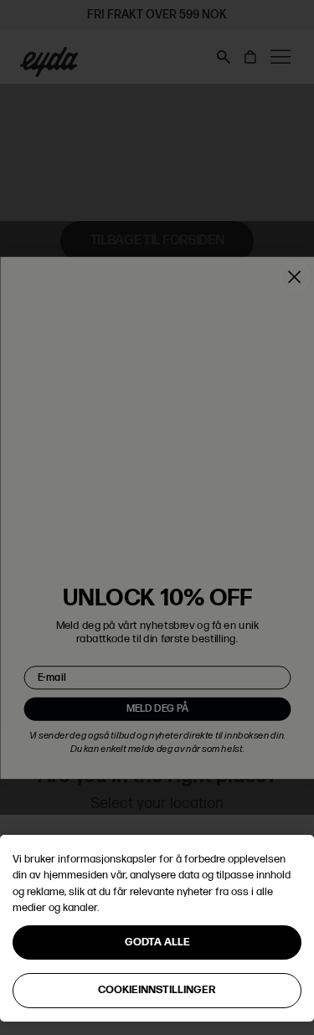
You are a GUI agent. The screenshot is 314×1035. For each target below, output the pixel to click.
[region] (157, 928)
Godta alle (157, 942)
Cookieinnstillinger (157, 989)
